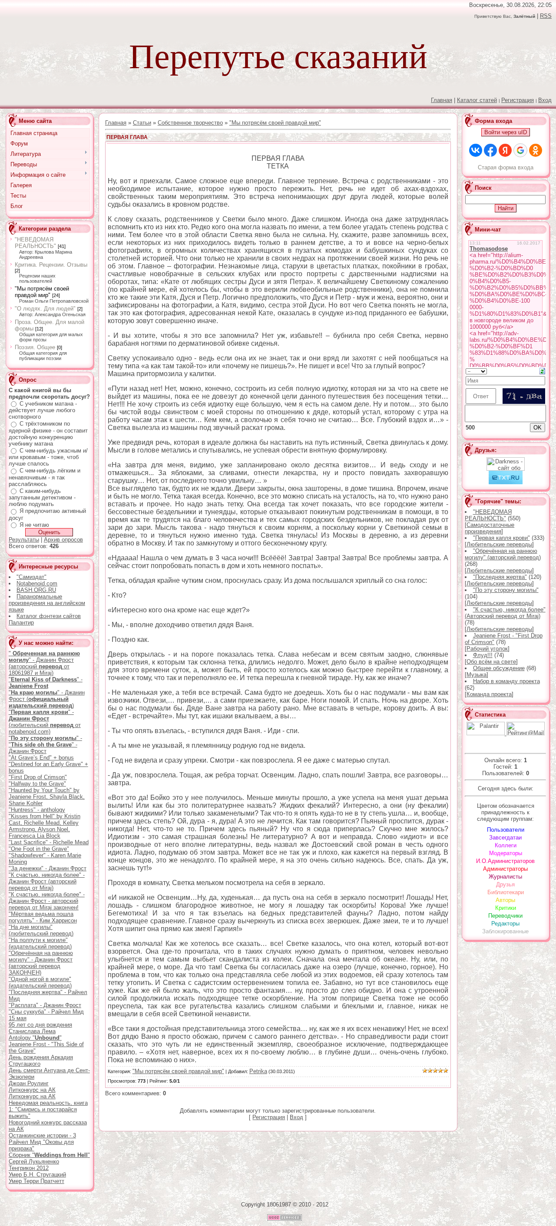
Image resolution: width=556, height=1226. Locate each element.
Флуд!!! (483, 655)
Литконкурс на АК (32, 1090)
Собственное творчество (190, 122)
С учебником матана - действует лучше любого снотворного (43, 410)
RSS (546, 16)
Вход (545, 100)
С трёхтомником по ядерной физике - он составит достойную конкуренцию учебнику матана (48, 433)
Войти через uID (505, 132)
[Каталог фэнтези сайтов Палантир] (486, 733)
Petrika (258, 1071)
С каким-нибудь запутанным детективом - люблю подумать (42, 498)
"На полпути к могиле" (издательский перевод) (40, 943)
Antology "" (35, 1037)
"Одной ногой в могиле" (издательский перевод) (40, 982)
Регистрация (517, 100)
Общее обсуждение (499, 668)
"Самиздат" (31, 577)
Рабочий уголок (487, 648)
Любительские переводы (499, 544)
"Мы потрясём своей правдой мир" (42, 291)
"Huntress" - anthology (37, 809)
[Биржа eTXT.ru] (506, 482)
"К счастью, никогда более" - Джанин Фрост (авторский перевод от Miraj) (47, 881)
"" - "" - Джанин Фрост (45, 744)
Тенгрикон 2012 (29, 1168)
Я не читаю (34, 525)
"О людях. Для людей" (45, 308)
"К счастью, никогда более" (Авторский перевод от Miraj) (505, 612)
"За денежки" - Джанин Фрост (47, 868)
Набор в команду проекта (506, 681)
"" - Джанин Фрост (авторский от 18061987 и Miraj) (44, 663)
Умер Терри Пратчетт (36, 1181)
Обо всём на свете (491, 661)
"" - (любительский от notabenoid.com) (45, 722)
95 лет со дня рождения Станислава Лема (40, 1027)
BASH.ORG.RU (36, 590)
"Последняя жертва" (500, 577)
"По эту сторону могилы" (506, 590)
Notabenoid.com (37, 583)
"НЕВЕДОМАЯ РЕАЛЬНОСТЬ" (35, 242)
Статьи (142, 122)
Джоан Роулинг (29, 1083)
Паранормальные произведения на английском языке (47, 603)
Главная (115, 122)
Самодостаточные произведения (489, 528)
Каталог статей (477, 100)
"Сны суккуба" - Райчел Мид (46, 1011)
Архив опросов (63, 539)
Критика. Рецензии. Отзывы (51, 264)
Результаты (24, 539)
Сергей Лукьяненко (34, 1161)
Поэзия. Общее (35, 347)
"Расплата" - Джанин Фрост (45, 1005)
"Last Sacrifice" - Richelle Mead (49, 842)
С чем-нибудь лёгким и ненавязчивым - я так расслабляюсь (44, 477)
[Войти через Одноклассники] (535, 150)
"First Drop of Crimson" (38, 777)
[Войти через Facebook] (490, 150)
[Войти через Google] (520, 150)
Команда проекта (489, 694)
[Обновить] (542, 370)
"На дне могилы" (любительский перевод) (41, 930)
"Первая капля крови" (501, 538)
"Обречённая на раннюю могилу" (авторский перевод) (503, 554)
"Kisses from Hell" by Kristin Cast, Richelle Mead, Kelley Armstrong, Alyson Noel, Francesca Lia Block (44, 826)
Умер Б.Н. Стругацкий (37, 1174)
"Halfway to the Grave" (37, 783)
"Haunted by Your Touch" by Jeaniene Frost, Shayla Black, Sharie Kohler (47, 796)
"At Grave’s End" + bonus (41, 757)
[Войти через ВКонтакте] (475, 150)
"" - (46, 682)
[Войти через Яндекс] (505, 150)
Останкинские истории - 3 (42, 1135)
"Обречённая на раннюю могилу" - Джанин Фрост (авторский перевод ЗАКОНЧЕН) (41, 963)
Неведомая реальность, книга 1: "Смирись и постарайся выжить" (48, 1109)
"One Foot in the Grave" (39, 849)
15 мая (17, 1018)
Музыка (476, 674)
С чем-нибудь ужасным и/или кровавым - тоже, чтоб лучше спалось (48, 457)
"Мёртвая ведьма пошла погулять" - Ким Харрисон (43, 917)
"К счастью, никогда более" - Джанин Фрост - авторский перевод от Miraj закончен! (47, 901)
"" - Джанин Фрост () (47, 699)
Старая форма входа (505, 167)
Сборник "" (49, 1155)
